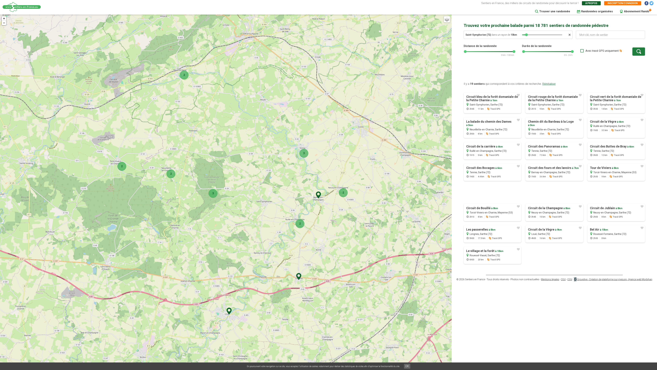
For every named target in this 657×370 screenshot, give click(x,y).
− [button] (4, 23)
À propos (591, 3)
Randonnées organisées (597, 11)
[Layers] (447, 19)
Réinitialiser (549, 83)
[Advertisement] (554, 71)
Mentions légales (550, 279)
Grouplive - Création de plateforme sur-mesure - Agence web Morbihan (614, 279)
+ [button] (4, 18)
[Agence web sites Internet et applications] (575, 279)
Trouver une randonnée (554, 11)
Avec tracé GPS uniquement (602, 50)
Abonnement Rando (636, 11)
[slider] (526, 34)
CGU (563, 279)
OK (407, 366)
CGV (569, 279)
